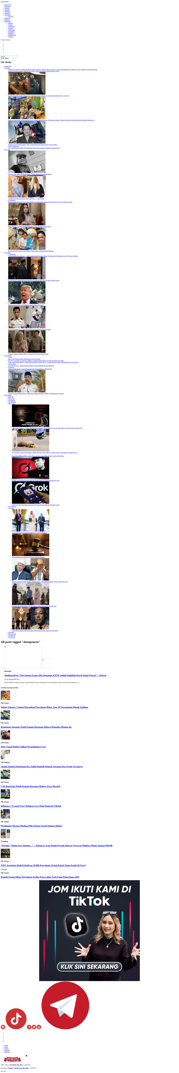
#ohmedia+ (7, 21)
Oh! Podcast (11, 635)
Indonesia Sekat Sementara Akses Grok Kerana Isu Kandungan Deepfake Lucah (35, 505)
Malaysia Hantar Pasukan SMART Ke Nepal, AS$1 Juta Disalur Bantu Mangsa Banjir (33, 71)
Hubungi (7, 1052)
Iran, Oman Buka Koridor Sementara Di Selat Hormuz (24, 359)
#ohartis (6, 8)
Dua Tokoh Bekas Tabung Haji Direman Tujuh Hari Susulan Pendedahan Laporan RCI (34, 148)
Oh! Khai (11, 632)
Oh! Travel (11, 637)
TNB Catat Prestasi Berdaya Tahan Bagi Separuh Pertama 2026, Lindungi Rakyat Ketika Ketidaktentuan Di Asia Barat (43, 362)
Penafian (7, 1050)
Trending (7, 68)
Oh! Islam (11, 508)
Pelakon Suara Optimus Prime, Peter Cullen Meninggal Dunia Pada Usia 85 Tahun (32, 144)
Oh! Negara (7, 355)
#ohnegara (7, 15)
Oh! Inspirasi (12, 506)
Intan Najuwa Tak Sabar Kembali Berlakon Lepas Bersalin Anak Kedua (29, 226)
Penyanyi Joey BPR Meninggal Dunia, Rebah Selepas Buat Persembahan (30, 174)
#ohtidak (7, 10)
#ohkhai (10, 36)
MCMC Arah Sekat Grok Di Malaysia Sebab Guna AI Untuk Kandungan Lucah (35, 480)
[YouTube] (39, 1029)
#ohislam (7, 11)
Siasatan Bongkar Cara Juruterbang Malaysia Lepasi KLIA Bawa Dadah (29, 329)
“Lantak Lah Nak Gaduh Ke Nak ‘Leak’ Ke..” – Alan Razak (26, 198)
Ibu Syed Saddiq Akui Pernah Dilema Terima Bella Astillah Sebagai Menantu (31, 251)
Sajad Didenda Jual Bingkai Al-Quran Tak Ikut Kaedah (28, 557)
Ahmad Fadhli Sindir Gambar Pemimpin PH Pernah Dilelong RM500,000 (30, 369)
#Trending (7, 6)
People (10, 1068)
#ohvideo (11, 33)
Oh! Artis (7, 149)
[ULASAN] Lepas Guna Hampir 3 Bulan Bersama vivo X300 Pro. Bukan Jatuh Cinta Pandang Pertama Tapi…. (45, 452)
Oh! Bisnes (11, 400)
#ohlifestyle (11, 26)
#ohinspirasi (11, 30)
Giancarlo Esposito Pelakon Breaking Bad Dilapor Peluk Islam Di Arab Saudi (35, 630)
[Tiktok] (16, 1029)
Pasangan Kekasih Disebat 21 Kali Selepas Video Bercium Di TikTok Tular (34, 606)
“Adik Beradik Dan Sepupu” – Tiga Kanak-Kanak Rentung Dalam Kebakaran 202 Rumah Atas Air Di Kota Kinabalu (43, 256)
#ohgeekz (7, 13)
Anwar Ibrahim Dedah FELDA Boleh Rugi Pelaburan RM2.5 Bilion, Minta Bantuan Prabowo (36, 393)
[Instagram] (3, 1029)
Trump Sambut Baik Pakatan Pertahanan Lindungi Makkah (29, 533)
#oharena (7, 20)
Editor (6, 1047)
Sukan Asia (7, 5)
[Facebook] (29, 1029)
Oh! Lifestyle (12, 634)
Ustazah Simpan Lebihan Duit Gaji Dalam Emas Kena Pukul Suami (28, 354)
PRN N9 (10, 16)
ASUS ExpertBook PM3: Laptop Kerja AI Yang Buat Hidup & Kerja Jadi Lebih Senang (38, 456)
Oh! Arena (11, 398)
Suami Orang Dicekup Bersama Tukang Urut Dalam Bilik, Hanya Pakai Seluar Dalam (33, 280)
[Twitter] (34, 1029)
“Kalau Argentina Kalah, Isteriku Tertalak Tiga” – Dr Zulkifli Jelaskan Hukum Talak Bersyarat (40, 581)
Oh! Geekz (11, 403)
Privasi (6, 1048)
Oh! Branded (12, 402)
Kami (6, 1045)
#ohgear (10, 23)
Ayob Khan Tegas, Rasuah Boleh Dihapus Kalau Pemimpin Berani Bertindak (31, 365)
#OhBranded (12, 35)
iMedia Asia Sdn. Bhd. (21, 1068)
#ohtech (10, 25)
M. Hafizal (10, 679)
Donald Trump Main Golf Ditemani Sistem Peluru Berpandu (26, 305)
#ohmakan (11, 31)
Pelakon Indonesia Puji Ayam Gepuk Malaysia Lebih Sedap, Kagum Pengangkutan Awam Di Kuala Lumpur (40, 202)
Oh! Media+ (8, 395)
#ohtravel (7, 18)
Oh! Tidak (7, 252)
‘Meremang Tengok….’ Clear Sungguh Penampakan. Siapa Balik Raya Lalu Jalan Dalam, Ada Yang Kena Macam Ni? (47, 428)
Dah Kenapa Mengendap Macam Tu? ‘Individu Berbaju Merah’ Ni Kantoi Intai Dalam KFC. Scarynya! (38, 96)
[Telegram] (65, 1029)
